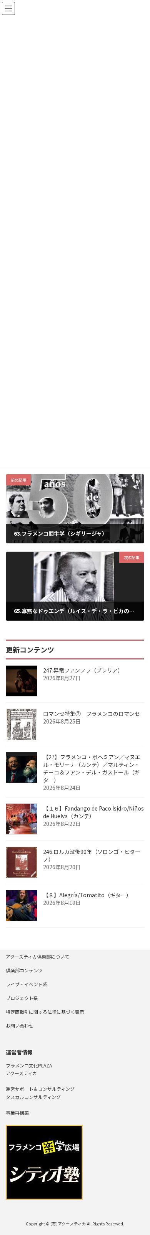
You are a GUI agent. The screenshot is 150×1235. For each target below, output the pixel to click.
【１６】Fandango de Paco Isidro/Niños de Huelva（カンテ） (93, 812)
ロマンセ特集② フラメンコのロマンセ (91, 713)
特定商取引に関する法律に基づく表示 (45, 1011)
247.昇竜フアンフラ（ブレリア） (83, 670)
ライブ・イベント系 (26, 984)
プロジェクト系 (22, 998)
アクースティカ (21, 1073)
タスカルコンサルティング (33, 1097)
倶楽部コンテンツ (24, 970)
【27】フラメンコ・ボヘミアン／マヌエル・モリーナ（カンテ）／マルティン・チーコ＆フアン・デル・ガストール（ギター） (91, 768)
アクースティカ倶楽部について (37, 956)
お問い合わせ (19, 1025)
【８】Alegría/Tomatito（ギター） (87, 895)
